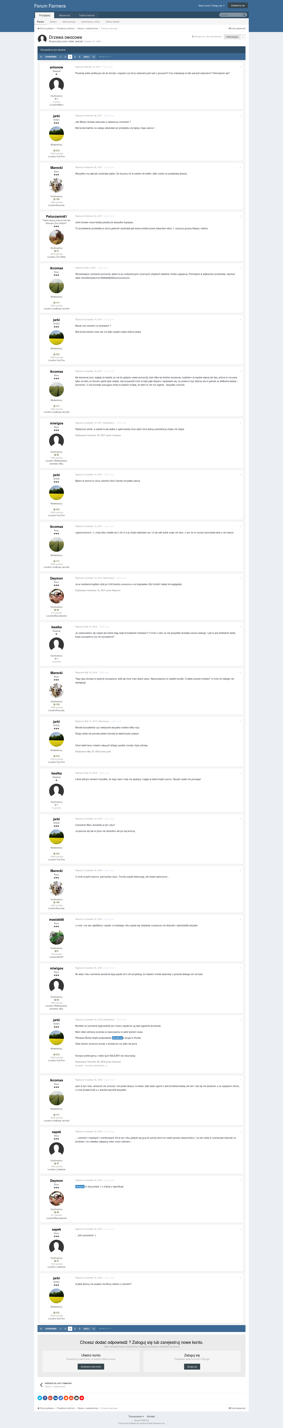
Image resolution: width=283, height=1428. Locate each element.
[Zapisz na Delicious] (60, 1398)
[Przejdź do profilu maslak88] (56, 937)
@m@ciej (117, 1037)
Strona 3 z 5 (104, 56)
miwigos (56, 423)
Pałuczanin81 (56, 216)
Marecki (56, 167)
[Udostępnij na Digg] (55, 1398)
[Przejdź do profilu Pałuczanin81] (56, 237)
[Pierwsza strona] (41, 57)
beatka (56, 626)
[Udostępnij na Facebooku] (45, 1398)
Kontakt (151, 1416)
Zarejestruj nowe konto (91, 1366)
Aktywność (64, 15)
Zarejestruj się (238, 5)
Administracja (68, 21)
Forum (40, 21)
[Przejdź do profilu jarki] (56, 133)
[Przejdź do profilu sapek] (56, 1149)
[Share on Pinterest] (81, 1398)
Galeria (53, 21)
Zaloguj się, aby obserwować (208, 36)
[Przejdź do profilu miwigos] (56, 441)
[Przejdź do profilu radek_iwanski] (42, 39)
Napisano (88, 66)
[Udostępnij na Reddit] (66, 1398)
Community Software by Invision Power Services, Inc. (141, 1423)
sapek (56, 1131)
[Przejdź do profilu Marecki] (56, 185)
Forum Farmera (50, 5)
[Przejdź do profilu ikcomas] (56, 286)
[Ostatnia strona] (93, 57)
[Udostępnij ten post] (240, 66)
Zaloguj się (192, 1366)
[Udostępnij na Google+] (50, 1398)
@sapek (80, 1186)
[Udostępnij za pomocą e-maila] (76, 1398)
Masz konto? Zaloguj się (211, 5)
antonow (56, 67)
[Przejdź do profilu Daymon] (56, 596)
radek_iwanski (75, 41)
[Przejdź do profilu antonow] (56, 85)
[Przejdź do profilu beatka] (56, 644)
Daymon (56, 578)
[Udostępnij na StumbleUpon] (71, 1398)
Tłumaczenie (135, 1416)
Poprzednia (51, 57)
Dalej (86, 57)
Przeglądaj (44, 15)
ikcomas (56, 268)
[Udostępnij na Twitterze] (40, 1398)
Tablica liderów (112, 21)
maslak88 (56, 919)
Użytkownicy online (90, 21)
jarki (56, 115)
